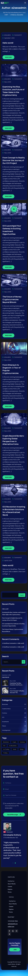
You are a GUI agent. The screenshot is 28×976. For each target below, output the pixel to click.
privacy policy (8, 808)
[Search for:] (14, 661)
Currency (4, 713)
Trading (5, 753)
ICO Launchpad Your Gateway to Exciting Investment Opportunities (11, 229)
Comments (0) (18, 79)
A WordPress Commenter (9, 643)
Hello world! (7, 42)
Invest (14, 749)
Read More (8, 57)
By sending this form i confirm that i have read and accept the (14, 806)
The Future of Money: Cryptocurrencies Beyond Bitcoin (12, 299)
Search (22, 595)
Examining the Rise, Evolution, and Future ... (16, 684)
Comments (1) (18, 35)
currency (22, 742)
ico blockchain (12, 745)
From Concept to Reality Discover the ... (17, 691)
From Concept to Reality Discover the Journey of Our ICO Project (13, 160)
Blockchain (5, 704)
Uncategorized (6, 730)
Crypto (14, 742)
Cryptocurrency (6, 708)
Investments (5, 721)
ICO (3, 717)
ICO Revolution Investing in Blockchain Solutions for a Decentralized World (13, 510)
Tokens (4, 726)
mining (21, 749)
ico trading (6, 749)
